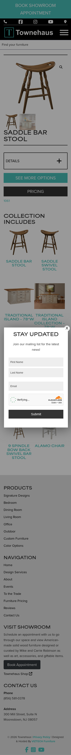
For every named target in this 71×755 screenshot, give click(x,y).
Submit (36, 414)
